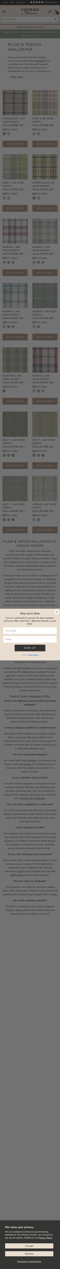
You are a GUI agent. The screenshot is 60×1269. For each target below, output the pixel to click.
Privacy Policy (45, 1237)
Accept (29, 1245)
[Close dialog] (56, 612)
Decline (29, 1253)
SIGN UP (30, 648)
